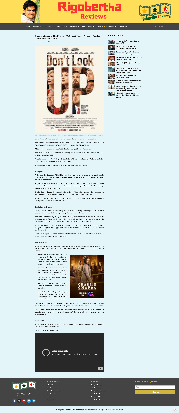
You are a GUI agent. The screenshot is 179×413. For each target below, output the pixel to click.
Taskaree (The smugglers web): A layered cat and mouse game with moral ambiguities (128, 70)
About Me (123, 26)
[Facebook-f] (14, 401)
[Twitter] (29, 401)
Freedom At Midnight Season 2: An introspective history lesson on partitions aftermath (128, 88)
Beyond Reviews (88, 26)
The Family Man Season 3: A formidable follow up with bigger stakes (128, 95)
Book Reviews (111, 26)
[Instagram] (19, 401)
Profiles (50, 388)
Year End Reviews (54, 391)
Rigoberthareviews (75, 410)
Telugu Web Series (98, 391)
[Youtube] (24, 401)
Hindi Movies (96, 388)
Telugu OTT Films (97, 397)
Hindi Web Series (97, 394)
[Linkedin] (34, 401)
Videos (100, 26)
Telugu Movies (96, 385)
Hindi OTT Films (97, 400)
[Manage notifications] (175, 409)
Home (28, 26)
